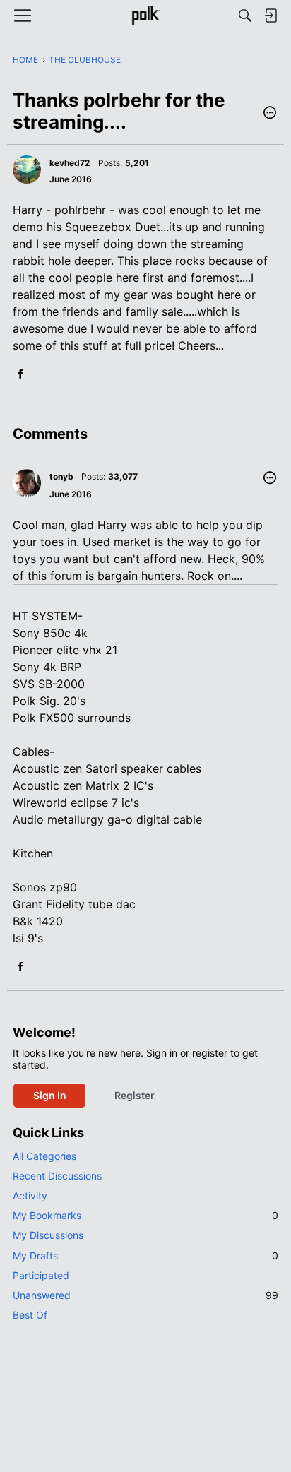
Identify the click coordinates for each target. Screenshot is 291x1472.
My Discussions (48, 1235)
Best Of (30, 1315)
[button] (269, 114)
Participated (41, 1275)
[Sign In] (270, 15)
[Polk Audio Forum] (145, 15)
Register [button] (134, 1095)
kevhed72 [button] (69, 163)
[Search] (245, 15)
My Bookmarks (145, 1215)
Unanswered (145, 1295)
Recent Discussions (57, 1176)
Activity (30, 1195)
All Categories (44, 1156)
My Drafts (145, 1256)
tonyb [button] (61, 476)
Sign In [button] (49, 1095)
